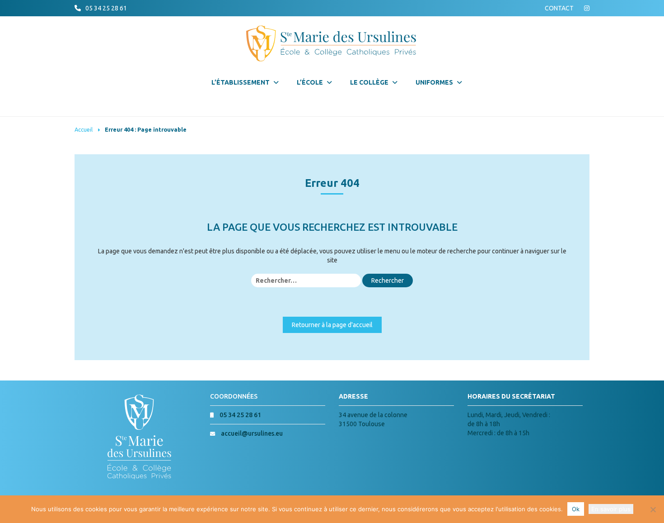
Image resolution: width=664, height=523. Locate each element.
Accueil (84, 129)
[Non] (652, 509)
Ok (576, 509)
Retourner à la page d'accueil (332, 324)
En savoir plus (611, 509)
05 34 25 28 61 (106, 8)
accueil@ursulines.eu (252, 433)
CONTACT (559, 8)
